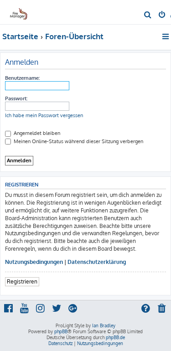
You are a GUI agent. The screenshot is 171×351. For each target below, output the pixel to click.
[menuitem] (148, 15)
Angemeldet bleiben (36, 133)
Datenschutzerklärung (96, 261)
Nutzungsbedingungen (34, 261)
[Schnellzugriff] (166, 36)
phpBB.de (115, 337)
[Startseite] (22, 11)
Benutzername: (22, 78)
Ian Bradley (103, 325)
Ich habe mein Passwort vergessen (44, 115)
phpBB (60, 331)
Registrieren (22, 281)
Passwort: (16, 98)
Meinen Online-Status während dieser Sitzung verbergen (77, 141)
